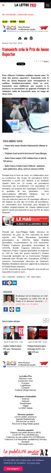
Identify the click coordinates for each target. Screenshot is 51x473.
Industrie (25, 401)
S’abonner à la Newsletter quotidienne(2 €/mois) (25, 439)
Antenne (25, 399)
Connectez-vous (25, 381)
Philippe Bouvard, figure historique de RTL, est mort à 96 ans (36, 347)
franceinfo (11, 276)
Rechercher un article (25, 421)
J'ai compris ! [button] (13, 469)
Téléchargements (25, 444)
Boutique (25, 442)
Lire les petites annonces (26, 417)
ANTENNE (13, 21)
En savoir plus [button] (33, 463)
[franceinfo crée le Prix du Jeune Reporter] (25, 99)
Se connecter (9, 14)
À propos (25, 383)
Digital (25, 406)
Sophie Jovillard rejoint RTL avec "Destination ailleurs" (12, 347)
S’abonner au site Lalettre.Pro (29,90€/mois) (25, 437)
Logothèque (25, 385)
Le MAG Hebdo (26, 408)
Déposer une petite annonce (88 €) (25, 432)
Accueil (4, 21)
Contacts (25, 388)
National (22, 21)
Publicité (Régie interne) (25, 390)
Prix (28, 276)
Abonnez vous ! (26, 14)
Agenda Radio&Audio (25, 419)
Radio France (36, 276)
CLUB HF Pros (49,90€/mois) (25, 435)
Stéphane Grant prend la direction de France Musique (26, 153)
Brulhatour (8, 292)
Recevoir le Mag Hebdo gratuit (25, 424)
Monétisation (25, 403)
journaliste (21, 276)
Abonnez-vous (25, 378)
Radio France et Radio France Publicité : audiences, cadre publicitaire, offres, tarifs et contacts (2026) (24, 167)
